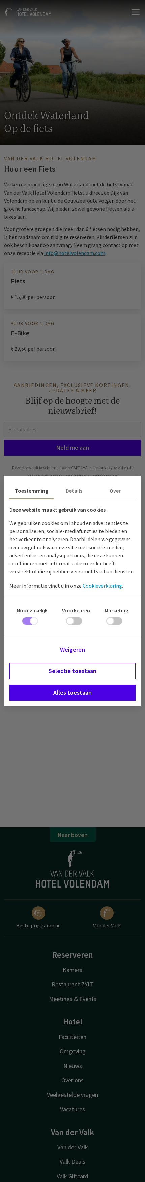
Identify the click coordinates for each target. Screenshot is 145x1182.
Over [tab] (115, 490)
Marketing (116, 610)
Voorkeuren (76, 610)
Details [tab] (74, 490)
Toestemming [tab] (31, 490)
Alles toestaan (72, 692)
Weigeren (72, 649)
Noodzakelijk (32, 610)
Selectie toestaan (72, 671)
